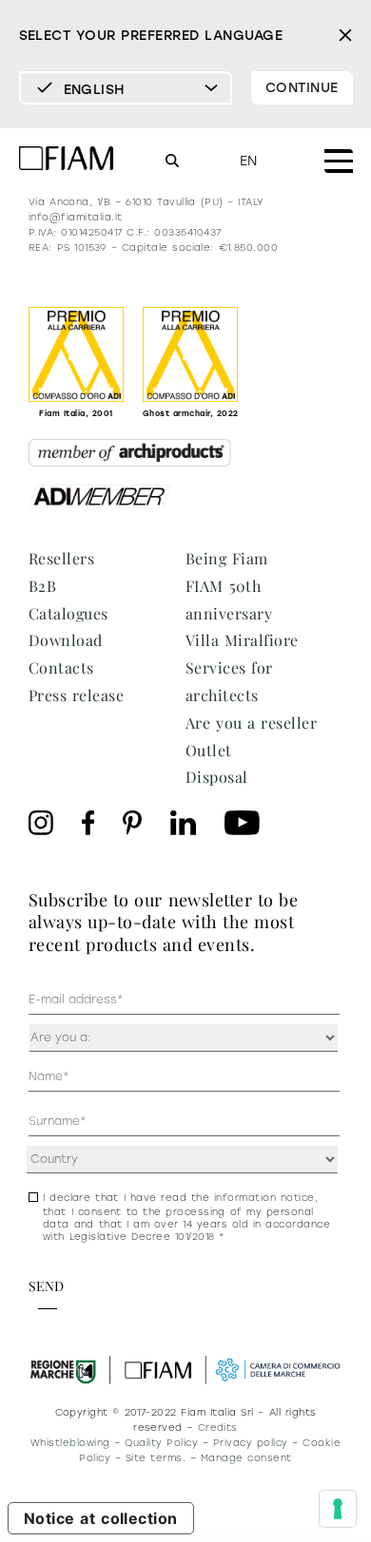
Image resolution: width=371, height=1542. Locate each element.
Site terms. (156, 1458)
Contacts (61, 667)
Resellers (61, 558)
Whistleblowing (70, 1443)
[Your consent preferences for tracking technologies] (338, 1509)
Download (66, 640)
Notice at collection (101, 1518)
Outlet (209, 750)
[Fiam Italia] (66, 161)
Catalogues (68, 613)
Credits (218, 1427)
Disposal (217, 777)
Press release (76, 695)
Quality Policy (161, 1443)
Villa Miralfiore (242, 640)
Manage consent (246, 1458)
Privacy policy (250, 1443)
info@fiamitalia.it (76, 217)
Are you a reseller (251, 723)
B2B (42, 586)
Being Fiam (227, 558)
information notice (264, 1197)
